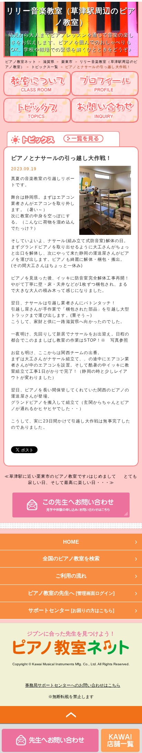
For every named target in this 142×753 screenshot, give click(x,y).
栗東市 (67, 62)
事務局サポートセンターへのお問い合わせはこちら (72, 685)
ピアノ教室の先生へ (71, 593)
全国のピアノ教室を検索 (71, 558)
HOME (71, 542)
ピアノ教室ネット (20, 62)
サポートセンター (71, 610)
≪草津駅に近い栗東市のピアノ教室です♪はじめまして (60, 476)
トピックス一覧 (44, 67)
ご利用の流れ (71, 576)
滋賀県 (49, 62)
